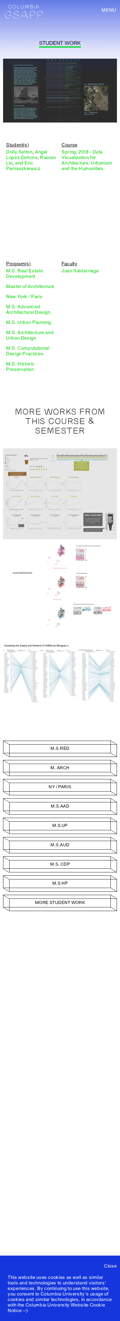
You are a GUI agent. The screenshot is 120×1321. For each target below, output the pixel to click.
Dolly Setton (19, 152)
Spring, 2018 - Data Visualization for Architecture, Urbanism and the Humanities (87, 160)
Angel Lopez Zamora (26, 154)
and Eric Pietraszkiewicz (23, 165)
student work (60, 43)
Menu (109, 10)
